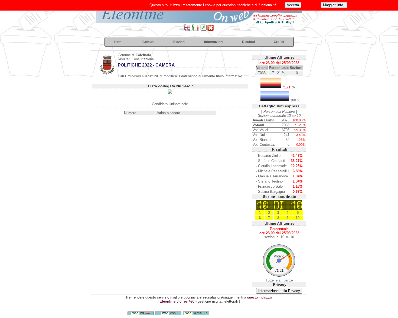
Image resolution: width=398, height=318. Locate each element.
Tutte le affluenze (279, 280)
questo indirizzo (259, 297)
